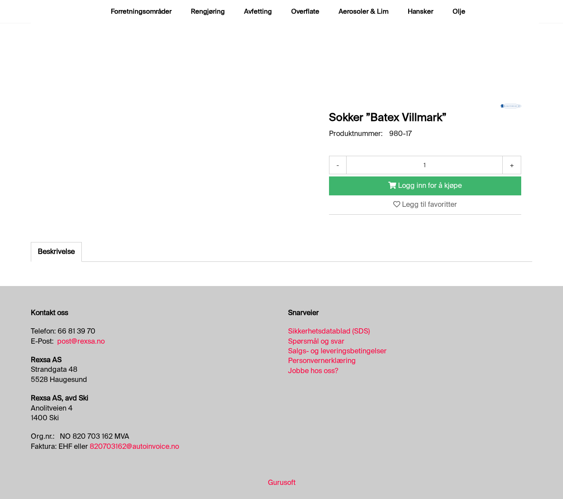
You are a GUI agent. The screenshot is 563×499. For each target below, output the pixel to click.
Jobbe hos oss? (313, 370)
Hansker (420, 11)
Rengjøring (208, 11)
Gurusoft (282, 482)
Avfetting (258, 11)
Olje (459, 11)
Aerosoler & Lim (363, 11)
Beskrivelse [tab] (56, 251)
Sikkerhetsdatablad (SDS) (329, 331)
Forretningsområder (141, 11)
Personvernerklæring (322, 360)
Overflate (305, 11)
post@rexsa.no (81, 341)
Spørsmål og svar (316, 341)
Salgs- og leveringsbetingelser (337, 351)
